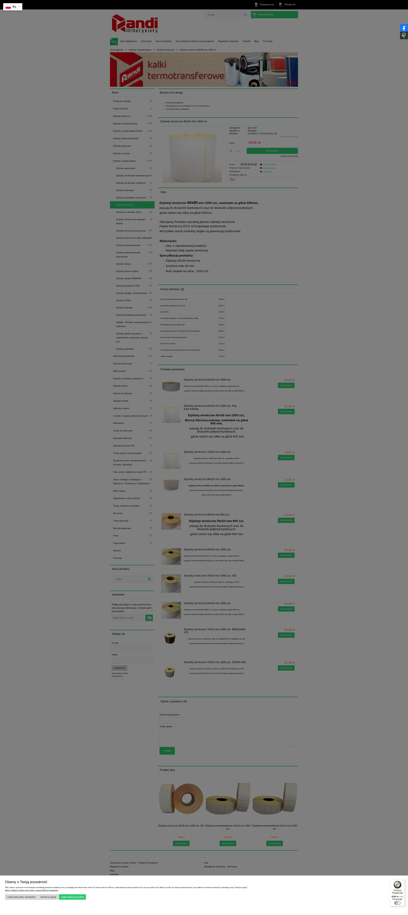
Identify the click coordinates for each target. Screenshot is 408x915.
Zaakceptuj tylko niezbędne (21, 897)
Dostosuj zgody (48, 897)
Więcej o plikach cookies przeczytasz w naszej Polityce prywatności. (31, 890)
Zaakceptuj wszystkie (72, 897)
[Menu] (403, 881)
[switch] (397, 903)
